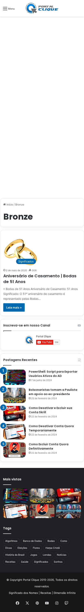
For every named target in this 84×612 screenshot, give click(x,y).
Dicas (8, 547)
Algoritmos (11, 540)
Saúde (24, 561)
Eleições (22, 547)
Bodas (51, 540)
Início (9, 204)
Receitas (10, 561)
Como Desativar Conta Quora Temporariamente (51, 428)
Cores (63, 540)
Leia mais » (14, 307)
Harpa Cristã (52, 547)
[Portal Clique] (42, 8)
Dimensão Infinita (64, 592)
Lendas (47, 554)
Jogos (33, 554)
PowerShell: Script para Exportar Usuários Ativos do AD (53, 374)
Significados (41, 561)
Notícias (61, 554)
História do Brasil (14, 554)
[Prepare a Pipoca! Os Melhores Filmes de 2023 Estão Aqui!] (68, 511)
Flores (36, 547)
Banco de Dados (32, 540)
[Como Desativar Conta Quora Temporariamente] (14, 431)
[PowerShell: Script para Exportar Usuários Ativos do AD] (14, 377)
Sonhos (58, 561)
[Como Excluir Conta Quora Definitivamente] (14, 450)
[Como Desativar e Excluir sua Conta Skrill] (14, 413)
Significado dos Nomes (23, 592)
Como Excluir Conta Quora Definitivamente (49, 446)
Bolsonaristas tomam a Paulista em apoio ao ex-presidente (53, 392)
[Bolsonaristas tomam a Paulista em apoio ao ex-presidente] (14, 395)
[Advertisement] (42, 63)
